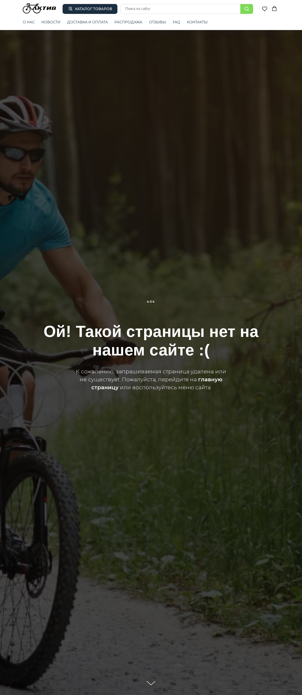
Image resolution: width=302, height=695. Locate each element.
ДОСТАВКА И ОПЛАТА (87, 22)
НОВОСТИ (50, 22)
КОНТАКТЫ (197, 22)
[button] (264, 8)
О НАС (29, 22)
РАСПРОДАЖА (128, 22)
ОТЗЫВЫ (157, 22)
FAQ (176, 22)
